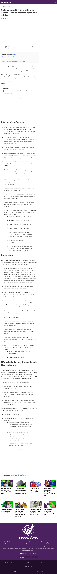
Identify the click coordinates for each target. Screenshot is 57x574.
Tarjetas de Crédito (5, 6)
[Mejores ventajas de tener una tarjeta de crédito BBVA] (7, 486)
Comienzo (7, 562)
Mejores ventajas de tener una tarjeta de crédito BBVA (6, 490)
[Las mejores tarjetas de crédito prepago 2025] (50, 507)
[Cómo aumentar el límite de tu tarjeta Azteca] (7, 507)
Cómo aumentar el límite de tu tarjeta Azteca (6, 511)
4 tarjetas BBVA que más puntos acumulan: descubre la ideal (20, 490)
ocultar (14, 54)
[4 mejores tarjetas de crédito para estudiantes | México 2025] (36, 507)
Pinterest (34, 557)
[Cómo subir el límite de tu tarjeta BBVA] (36, 486)
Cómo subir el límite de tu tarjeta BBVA (34, 490)
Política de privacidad (46, 562)
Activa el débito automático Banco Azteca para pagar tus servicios (20, 512)
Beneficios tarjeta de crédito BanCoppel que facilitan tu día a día (50, 491)
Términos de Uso (28, 566)
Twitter (29, 557)
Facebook (22, 557)
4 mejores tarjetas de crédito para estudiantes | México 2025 (35, 511)
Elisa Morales (6, 18)
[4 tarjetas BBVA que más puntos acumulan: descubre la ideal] (21, 486)
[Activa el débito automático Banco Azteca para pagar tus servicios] (21, 507)
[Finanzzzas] (6, 2)
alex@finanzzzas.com (30, 553)
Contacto (13, 562)
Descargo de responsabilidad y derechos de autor (28, 562)
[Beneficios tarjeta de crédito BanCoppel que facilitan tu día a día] (50, 486)
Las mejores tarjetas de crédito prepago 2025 (49, 511)
